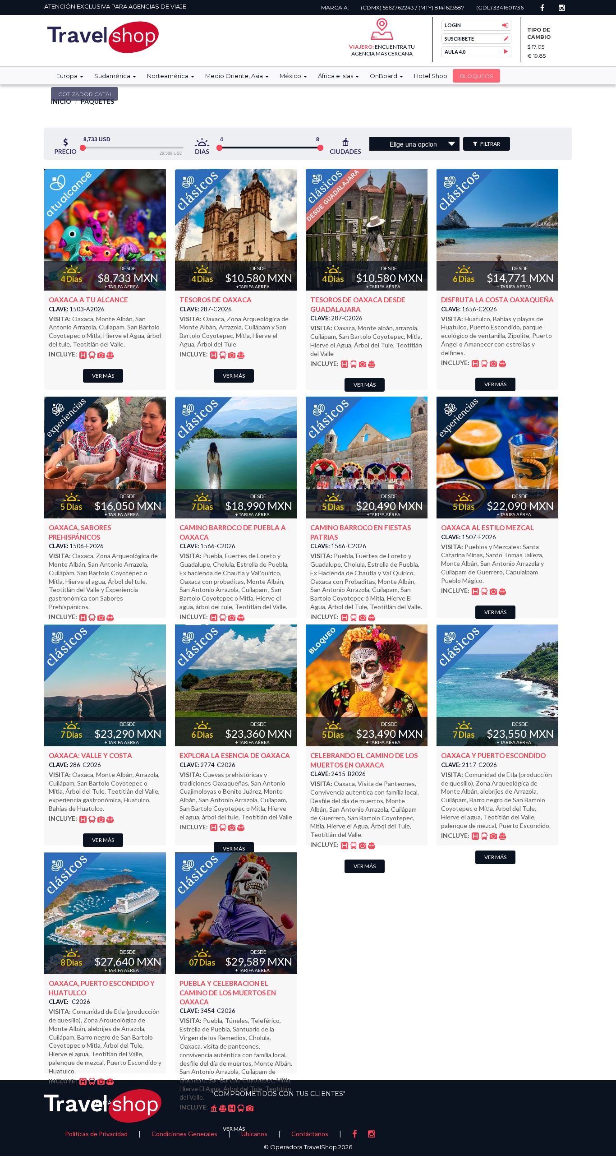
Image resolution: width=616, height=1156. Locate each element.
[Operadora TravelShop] (103, 37)
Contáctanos (309, 1134)
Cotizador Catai (84, 94)
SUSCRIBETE (459, 39)
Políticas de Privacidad (96, 1134)
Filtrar (489, 143)
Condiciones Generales (184, 1134)
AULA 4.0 (455, 52)
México (291, 75)
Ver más (103, 375)
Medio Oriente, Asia (234, 75)
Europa (67, 75)
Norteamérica (168, 75)
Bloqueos (476, 76)
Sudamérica (113, 75)
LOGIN (453, 25)
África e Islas (336, 75)
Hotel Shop (430, 75)
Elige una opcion (413, 143)
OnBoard (384, 75)
